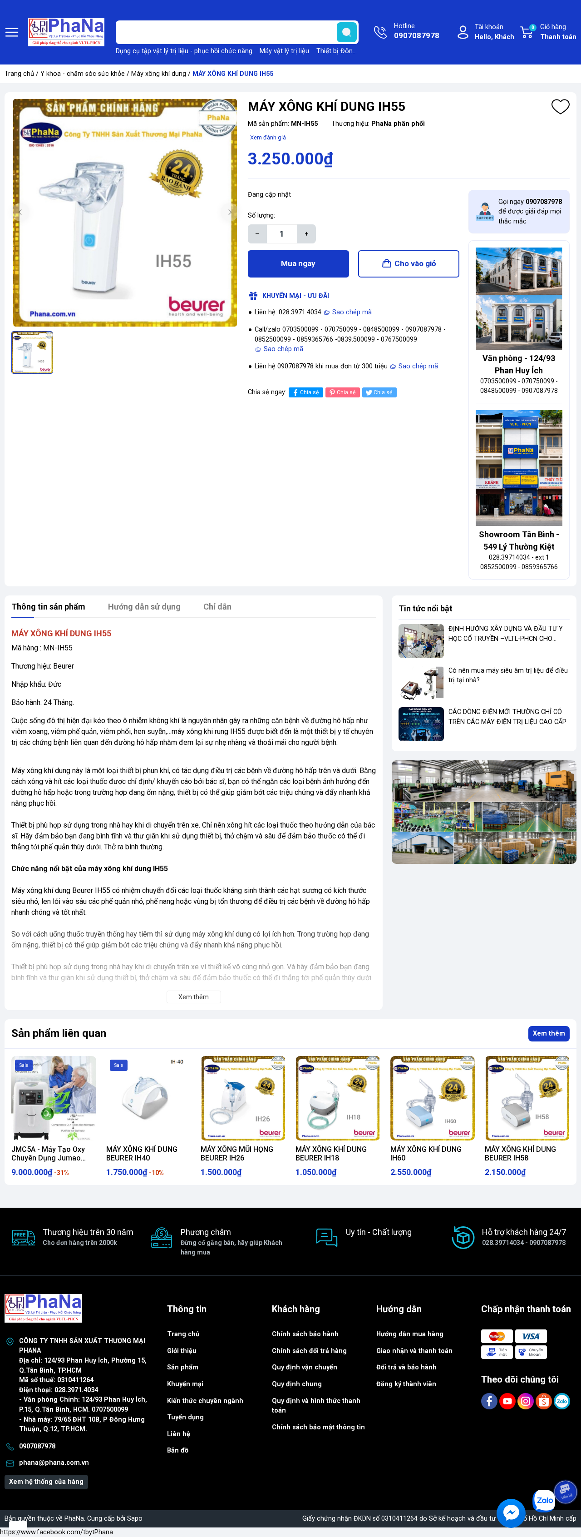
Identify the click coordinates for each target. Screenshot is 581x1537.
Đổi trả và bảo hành (406, 1367)
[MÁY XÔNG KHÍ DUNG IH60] (432, 1098)
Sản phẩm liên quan (58, 1033)
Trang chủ (19, 74)
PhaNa (74, 1518)
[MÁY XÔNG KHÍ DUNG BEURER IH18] (337, 1098)
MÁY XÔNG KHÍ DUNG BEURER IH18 (331, 1153)
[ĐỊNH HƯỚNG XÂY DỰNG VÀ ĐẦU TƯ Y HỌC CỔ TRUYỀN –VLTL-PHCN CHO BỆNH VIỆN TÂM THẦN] (421, 641)
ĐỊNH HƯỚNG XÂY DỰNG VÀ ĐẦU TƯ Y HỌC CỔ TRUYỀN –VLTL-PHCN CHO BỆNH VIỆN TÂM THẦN (505, 638)
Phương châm (231, 1241)
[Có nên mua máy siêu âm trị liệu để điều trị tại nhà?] (421, 683)
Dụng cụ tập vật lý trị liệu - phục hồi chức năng (184, 51)
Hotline (416, 31)
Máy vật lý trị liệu (284, 51)
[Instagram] (526, 1401)
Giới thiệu (182, 1351)
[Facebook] (490, 1401)
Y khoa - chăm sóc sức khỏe (82, 74)
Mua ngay (298, 263)
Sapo (135, 1518)
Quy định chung (297, 1384)
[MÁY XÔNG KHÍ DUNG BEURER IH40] (148, 1098)
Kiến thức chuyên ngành (205, 1401)
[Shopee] (545, 1401)
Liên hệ (178, 1434)
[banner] (484, 812)
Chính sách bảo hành (305, 1334)
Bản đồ (177, 1450)
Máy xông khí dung (158, 74)
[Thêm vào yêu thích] (560, 107)
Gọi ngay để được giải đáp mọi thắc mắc (530, 211)
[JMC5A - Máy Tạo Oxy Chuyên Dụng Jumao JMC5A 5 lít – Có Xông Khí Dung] (53, 1098)
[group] (125, 213)
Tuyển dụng (185, 1417)
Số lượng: (261, 215)
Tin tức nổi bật (426, 608)
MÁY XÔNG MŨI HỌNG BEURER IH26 (237, 1153)
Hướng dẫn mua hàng (409, 1334)
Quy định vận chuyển (304, 1367)
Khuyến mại (185, 1384)
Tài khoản (494, 32)
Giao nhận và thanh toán (414, 1351)
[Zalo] (562, 1401)
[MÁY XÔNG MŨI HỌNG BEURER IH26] (243, 1098)
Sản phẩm (182, 1367)
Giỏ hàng (554, 32)
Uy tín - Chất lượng (379, 1232)
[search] (347, 32)
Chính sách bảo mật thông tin (318, 1427)
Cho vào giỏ (415, 263)
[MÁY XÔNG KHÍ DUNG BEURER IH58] (527, 1098)
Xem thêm (549, 1033)
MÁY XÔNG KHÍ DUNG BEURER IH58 (520, 1153)
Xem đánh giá (268, 137)
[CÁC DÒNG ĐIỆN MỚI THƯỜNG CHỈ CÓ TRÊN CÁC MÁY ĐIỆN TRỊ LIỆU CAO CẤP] (421, 724)
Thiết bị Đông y (338, 51)
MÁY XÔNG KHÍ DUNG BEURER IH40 (141, 1153)
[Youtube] (508, 1401)
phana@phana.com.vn (54, 1463)
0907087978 (37, 1446)
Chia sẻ (309, 392)
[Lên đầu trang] (566, 1466)
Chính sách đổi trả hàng (309, 1351)
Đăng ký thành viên (406, 1384)
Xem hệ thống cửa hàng (46, 1482)
